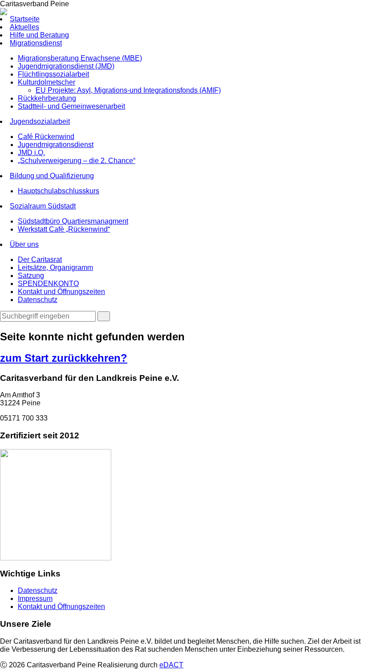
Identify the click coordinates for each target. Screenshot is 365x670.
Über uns (24, 244)
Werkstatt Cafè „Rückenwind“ (64, 229)
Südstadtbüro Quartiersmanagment (73, 221)
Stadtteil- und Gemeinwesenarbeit (71, 106)
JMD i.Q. (31, 152)
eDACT (171, 665)
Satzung (31, 275)
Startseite (25, 19)
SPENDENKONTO (48, 283)
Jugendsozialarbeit (40, 121)
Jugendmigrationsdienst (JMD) (66, 66)
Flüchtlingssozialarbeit (53, 74)
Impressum (35, 598)
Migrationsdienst (36, 43)
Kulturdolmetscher (46, 82)
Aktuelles (24, 27)
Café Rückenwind (46, 136)
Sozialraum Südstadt (43, 206)
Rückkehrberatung (47, 98)
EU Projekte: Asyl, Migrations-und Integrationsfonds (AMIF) (128, 90)
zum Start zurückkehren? (63, 358)
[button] (103, 316)
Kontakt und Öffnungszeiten (61, 291)
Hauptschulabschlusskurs (58, 191)
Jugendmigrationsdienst (55, 144)
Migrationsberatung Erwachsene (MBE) (80, 58)
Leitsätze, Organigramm (55, 267)
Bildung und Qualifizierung (52, 176)
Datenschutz (37, 299)
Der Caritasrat (40, 259)
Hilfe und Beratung (39, 35)
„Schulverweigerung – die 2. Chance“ (76, 160)
